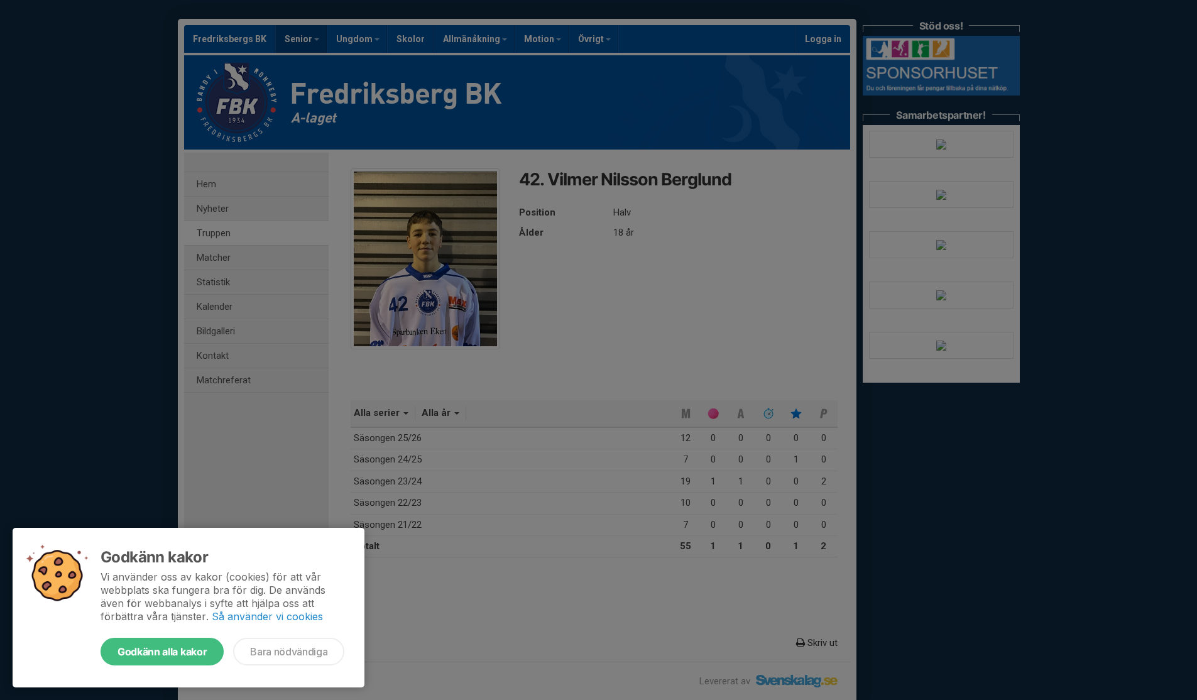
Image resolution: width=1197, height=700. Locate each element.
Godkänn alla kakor (162, 651)
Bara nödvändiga (288, 651)
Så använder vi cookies (267, 616)
